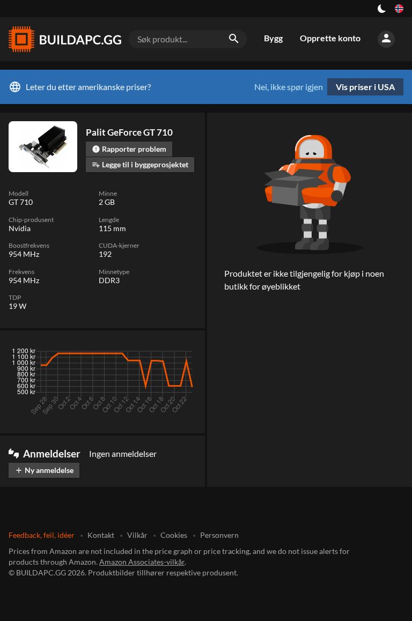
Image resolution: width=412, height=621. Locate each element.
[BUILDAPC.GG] (64, 39)
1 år (155, 354)
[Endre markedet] (399, 8)
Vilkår (137, 534)
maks (182, 354)
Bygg (273, 38)
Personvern (219, 534)
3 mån (95, 354)
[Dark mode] (382, 8)
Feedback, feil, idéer (42, 534)
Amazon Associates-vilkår (142, 561)
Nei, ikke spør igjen (288, 87)
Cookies (173, 534)
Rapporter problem (129, 148)
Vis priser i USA (365, 87)
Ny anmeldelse (43, 470)
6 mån (126, 354)
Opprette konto (330, 38)
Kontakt (100, 534)
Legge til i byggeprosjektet (140, 164)
